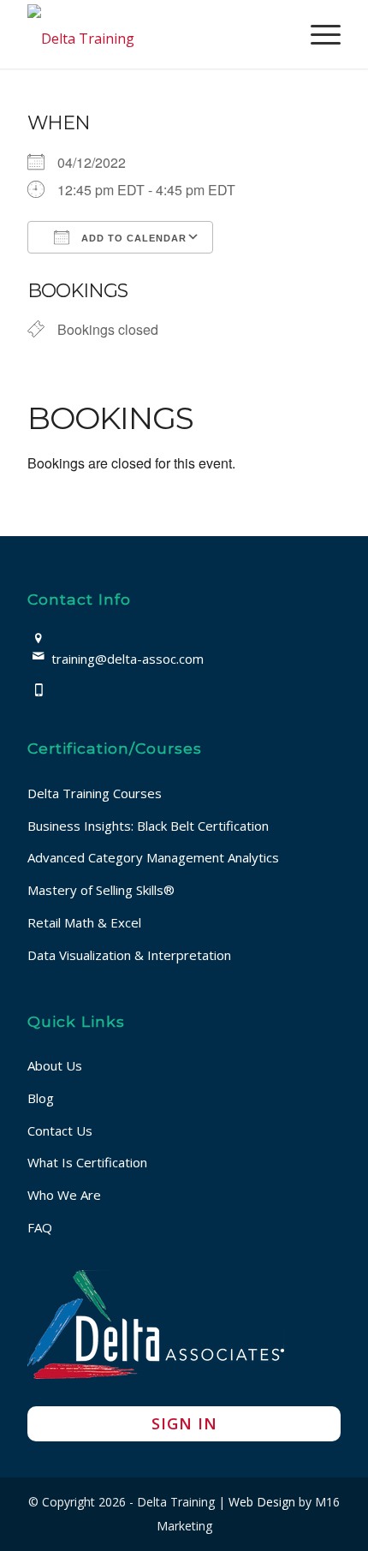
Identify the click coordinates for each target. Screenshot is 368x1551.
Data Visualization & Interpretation (129, 954)
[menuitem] (317, 34)
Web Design (262, 1502)
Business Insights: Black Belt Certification (148, 825)
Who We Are (64, 1194)
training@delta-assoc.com (127, 658)
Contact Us (59, 1130)
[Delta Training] (152, 34)
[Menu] (317, 34)
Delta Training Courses (94, 793)
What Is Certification (87, 1162)
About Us (54, 1065)
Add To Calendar (132, 238)
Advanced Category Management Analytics (153, 857)
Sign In (184, 1423)
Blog (40, 1098)
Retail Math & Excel (84, 922)
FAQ (39, 1227)
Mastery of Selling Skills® (101, 889)
